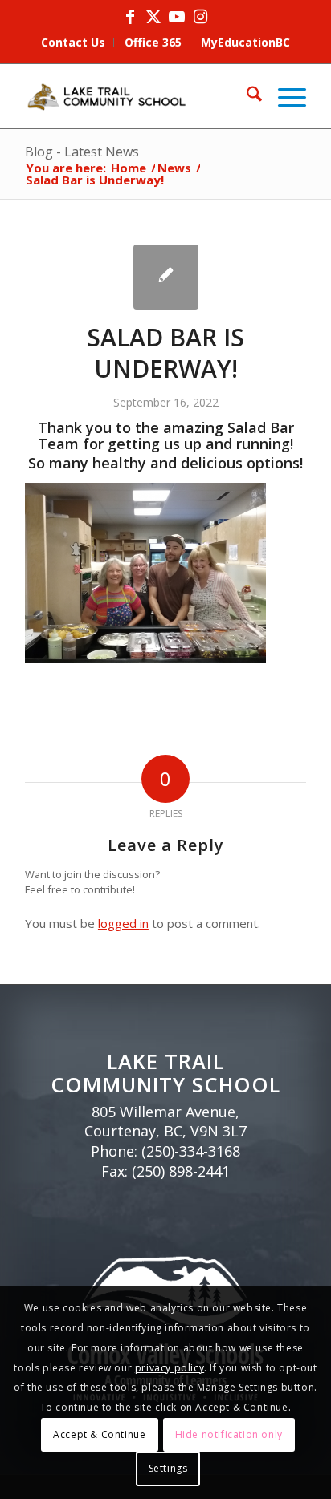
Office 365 (153, 42)
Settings (168, 1468)
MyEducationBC (245, 42)
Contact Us (73, 42)
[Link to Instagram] (200, 17)
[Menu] (284, 96)
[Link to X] (153, 17)
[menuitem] (73, 42)
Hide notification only (229, 1434)
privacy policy (169, 1368)
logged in (123, 923)
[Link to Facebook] (130, 17)
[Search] (246, 96)
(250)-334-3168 (190, 1151)
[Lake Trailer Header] (137, 96)
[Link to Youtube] (177, 17)
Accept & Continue (99, 1434)
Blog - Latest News (82, 151)
